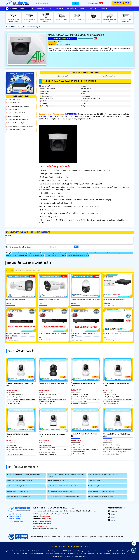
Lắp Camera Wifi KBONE (103, 553)
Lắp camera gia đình (87, 551)
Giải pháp (70, 8)
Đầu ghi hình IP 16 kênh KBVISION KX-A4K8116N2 (52, 334)
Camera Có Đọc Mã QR (14, 99)
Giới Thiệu (40, 8)
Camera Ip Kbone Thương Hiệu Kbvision (17, 491)
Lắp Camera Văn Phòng (20, 553)
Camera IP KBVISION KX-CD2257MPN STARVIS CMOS (85, 299)
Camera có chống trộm (14, 116)
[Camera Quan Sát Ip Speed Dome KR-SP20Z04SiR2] (26, 49)
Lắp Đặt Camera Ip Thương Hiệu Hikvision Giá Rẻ (60, 491)
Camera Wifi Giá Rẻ (72, 553)
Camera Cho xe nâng (13, 102)
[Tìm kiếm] (75, 3)
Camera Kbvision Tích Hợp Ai (31, 27)
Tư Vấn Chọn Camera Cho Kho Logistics (18, 106)
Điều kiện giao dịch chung (16, 521)
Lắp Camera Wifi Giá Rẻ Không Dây (55, 553)
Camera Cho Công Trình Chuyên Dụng (18, 119)
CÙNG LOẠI (9, 270)
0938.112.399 (121, 3)
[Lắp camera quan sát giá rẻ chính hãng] (33, 9)
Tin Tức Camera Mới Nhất (24, 467)
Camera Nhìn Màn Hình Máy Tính (17, 123)
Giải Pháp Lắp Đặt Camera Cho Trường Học (100, 253)
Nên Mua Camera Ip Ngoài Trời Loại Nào (58, 480)
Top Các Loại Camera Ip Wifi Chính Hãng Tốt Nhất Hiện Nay (63, 496)
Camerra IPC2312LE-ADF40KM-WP (15, 299)
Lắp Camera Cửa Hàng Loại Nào (124, 551)
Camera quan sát (54, 8)
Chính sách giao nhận (15, 516)
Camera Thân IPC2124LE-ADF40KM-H (49, 299)
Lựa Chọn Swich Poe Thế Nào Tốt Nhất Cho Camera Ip (61, 486)
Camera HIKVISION (62, 551)
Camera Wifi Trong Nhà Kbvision (16, 129)
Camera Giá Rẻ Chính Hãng (20, 253)
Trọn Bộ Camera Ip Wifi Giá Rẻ (96, 486)
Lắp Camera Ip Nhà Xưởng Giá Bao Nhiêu (18, 486)
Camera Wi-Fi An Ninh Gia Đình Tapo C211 (53, 384)
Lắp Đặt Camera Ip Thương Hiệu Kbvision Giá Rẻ (101, 491)
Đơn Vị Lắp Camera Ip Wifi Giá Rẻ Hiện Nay (18, 496)
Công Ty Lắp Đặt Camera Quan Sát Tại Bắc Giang (75, 253)
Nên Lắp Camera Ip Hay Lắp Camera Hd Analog (100, 496)
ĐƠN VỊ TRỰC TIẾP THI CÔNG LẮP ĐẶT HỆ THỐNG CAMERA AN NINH (69, 546)
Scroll (134, 550)
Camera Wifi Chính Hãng (13, 27)
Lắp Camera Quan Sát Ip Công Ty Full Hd (55, 255)
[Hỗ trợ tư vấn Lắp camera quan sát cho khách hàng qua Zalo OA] (133, 543)
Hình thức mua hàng (15, 514)
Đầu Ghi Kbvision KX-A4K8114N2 (112, 334)
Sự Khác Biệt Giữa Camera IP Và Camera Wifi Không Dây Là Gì (23, 474)
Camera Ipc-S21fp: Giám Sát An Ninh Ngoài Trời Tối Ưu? (103, 474)
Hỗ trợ (82, 8)
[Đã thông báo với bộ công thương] (18, 537)
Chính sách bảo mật (14, 518)
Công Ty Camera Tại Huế (34, 253)
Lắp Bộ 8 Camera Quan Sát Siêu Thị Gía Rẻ (78, 255)
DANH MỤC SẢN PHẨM (17, 8)
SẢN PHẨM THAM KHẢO (33, 270)
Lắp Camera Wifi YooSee (87, 553)
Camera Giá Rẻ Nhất (13, 109)
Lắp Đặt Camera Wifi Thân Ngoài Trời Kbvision (20, 126)
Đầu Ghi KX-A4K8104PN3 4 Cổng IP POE (114, 299)
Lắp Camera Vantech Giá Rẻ (13, 551)
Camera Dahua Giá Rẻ (29, 551)
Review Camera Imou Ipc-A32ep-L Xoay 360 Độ (19, 480)
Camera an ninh (74, 551)
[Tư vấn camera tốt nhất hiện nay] (132, 17)
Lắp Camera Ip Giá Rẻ (94, 480)
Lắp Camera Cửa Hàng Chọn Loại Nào (52, 253)
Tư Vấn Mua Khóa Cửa (118, 553)
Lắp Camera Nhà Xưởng (36, 553)
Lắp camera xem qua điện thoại (104, 551)
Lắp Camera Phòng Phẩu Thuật (16, 113)
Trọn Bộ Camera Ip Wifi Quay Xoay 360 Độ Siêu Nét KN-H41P (28, 255)
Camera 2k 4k (19, 270)
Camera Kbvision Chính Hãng (46, 551)
